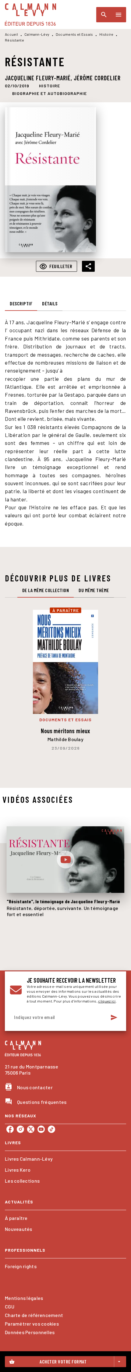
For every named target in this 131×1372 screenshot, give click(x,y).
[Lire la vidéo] (65, 859)
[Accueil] (30, 14)
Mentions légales (24, 1298)
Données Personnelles (30, 1332)
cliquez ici (106, 1001)
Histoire (106, 34)
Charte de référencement (34, 1315)
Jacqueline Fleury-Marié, (39, 78)
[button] (49, 86)
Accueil (11, 34)
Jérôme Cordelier (97, 78)
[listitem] (10, 1129)
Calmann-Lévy (37, 34)
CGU (9, 1306)
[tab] (21, 303)
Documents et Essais (74, 34)
